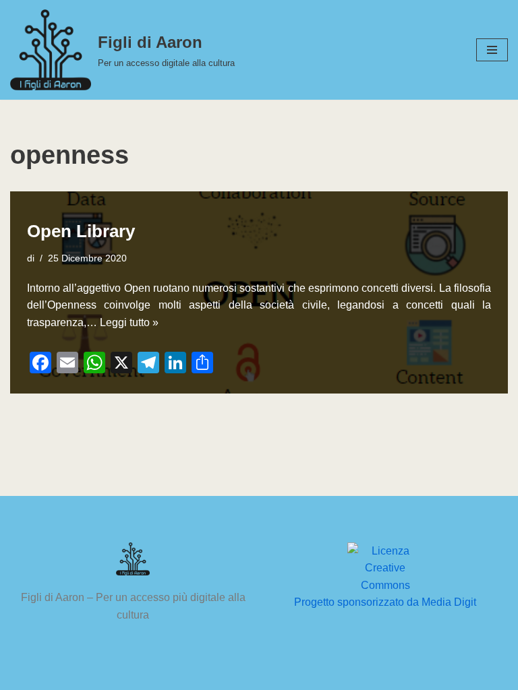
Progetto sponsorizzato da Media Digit (385, 602)
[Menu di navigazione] (492, 49)
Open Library (81, 231)
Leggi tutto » (129, 322)
